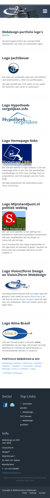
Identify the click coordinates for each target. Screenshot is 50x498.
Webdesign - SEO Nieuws (27, 414)
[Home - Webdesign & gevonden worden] (14, 11)
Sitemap (33, 493)
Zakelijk (37, 363)
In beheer (23, 368)
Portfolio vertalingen (13, 373)
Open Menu (45, 11)
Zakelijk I (6, 366)
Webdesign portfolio (11, 363)
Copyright (6, 490)
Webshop (27, 363)
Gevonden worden (26, 405)
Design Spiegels (26, 299)
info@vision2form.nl (11, 472)
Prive (14, 368)
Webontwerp (36, 296)
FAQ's (24, 493)
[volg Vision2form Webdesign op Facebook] (5, 404)
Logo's (33, 368)
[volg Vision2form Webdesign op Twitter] (12, 404)
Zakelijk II (16, 366)
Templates (28, 366)
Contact (42, 493)
